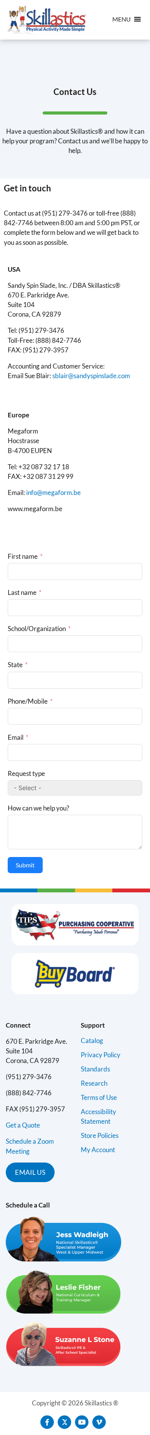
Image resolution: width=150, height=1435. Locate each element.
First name (23, 556)
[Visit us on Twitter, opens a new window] (64, 1422)
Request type (26, 773)
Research (94, 1083)
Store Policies (99, 1135)
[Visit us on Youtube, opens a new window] (81, 1422)
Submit (25, 865)
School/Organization (37, 628)
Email (15, 737)
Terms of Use (99, 1097)
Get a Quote (23, 1125)
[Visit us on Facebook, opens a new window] (47, 1422)
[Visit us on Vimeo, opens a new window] (99, 1422)
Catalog (92, 1040)
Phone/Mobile (28, 701)
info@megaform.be (53, 492)
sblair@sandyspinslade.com (91, 376)
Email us (30, 1172)
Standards (95, 1069)
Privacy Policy (100, 1055)
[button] (121, 19)
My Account (98, 1150)
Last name (22, 592)
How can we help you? (38, 808)
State (15, 665)
